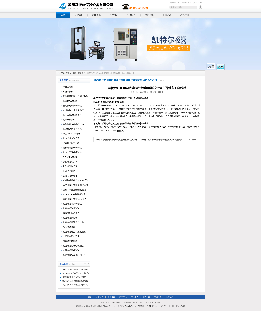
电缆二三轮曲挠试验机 (73, 152)
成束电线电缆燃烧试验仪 (74, 199)
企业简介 (78, 15)
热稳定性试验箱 (70, 175)
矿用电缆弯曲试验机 (72, 250)
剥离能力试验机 (70, 241)
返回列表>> (193, 140)
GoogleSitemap (131, 306)
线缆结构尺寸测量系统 (73, 110)
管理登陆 (141, 306)
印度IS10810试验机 (72, 133)
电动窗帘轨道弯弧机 (72, 129)
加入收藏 (187, 3)
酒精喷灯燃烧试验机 (72, 105)
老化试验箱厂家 (70, 166)
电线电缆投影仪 (70, 217)
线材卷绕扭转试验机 (72, 147)
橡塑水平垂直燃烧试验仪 (74, 189)
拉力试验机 (68, 87)
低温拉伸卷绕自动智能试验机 (75, 180)
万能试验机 (68, 91)
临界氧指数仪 (69, 119)
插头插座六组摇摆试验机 (74, 124)
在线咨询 (167, 15)
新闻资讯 (96, 15)
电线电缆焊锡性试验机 (73, 245)
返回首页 (175, 3)
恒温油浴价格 (69, 171)
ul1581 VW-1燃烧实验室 (74, 194)
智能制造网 (180, 306)
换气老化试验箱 (70, 157)
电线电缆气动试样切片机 (74, 255)
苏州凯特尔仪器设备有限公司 (103, 5)
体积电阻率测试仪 (71, 213)
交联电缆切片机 (70, 161)
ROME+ (86, 264)
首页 (63, 15)
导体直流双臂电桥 (71, 143)
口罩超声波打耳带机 (72, 236)
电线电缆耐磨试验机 (72, 208)
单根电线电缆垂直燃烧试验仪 (75, 185)
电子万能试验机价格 (72, 115)
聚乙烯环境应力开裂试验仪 (75, 96)
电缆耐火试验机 (70, 101)
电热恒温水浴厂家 (71, 138)
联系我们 (199, 3)
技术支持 (131, 15)
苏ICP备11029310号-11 (156, 306)
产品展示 (114, 15)
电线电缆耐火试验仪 (72, 203)
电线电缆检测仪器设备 (73, 222)
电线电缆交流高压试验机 (74, 231)
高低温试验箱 (69, 227)
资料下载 (149, 15)
